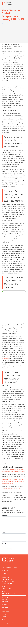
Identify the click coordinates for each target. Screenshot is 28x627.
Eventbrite (5, 607)
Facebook (5, 599)
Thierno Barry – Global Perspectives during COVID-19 (20, 497)
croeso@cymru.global (8, 593)
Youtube (4, 604)
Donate (4, 573)
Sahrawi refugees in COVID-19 (11, 488)
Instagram (5, 601)
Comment (5, 515)
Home (4, 44)
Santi (18, 86)
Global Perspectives (14, 492)
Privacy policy (6, 570)
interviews (5, 358)
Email (3, 538)
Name (4, 532)
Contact (4, 614)
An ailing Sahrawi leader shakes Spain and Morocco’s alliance (13, 470)
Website (4, 543)
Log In (3, 619)
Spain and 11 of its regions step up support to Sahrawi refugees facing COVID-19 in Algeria (13, 481)
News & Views (11, 44)
